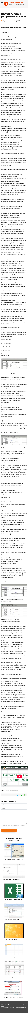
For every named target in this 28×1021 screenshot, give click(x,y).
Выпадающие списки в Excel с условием (14, 997)
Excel (6, 10)
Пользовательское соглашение (15, 1004)
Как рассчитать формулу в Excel (11, 879)
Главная (2, 10)
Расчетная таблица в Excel (12, 957)
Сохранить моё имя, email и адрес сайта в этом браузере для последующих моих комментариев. (14, 826)
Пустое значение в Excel (10, 939)
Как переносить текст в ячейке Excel (13, 899)
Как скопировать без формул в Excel (13, 859)
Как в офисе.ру (16, 2)
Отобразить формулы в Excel (11, 977)
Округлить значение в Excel (11, 919)
